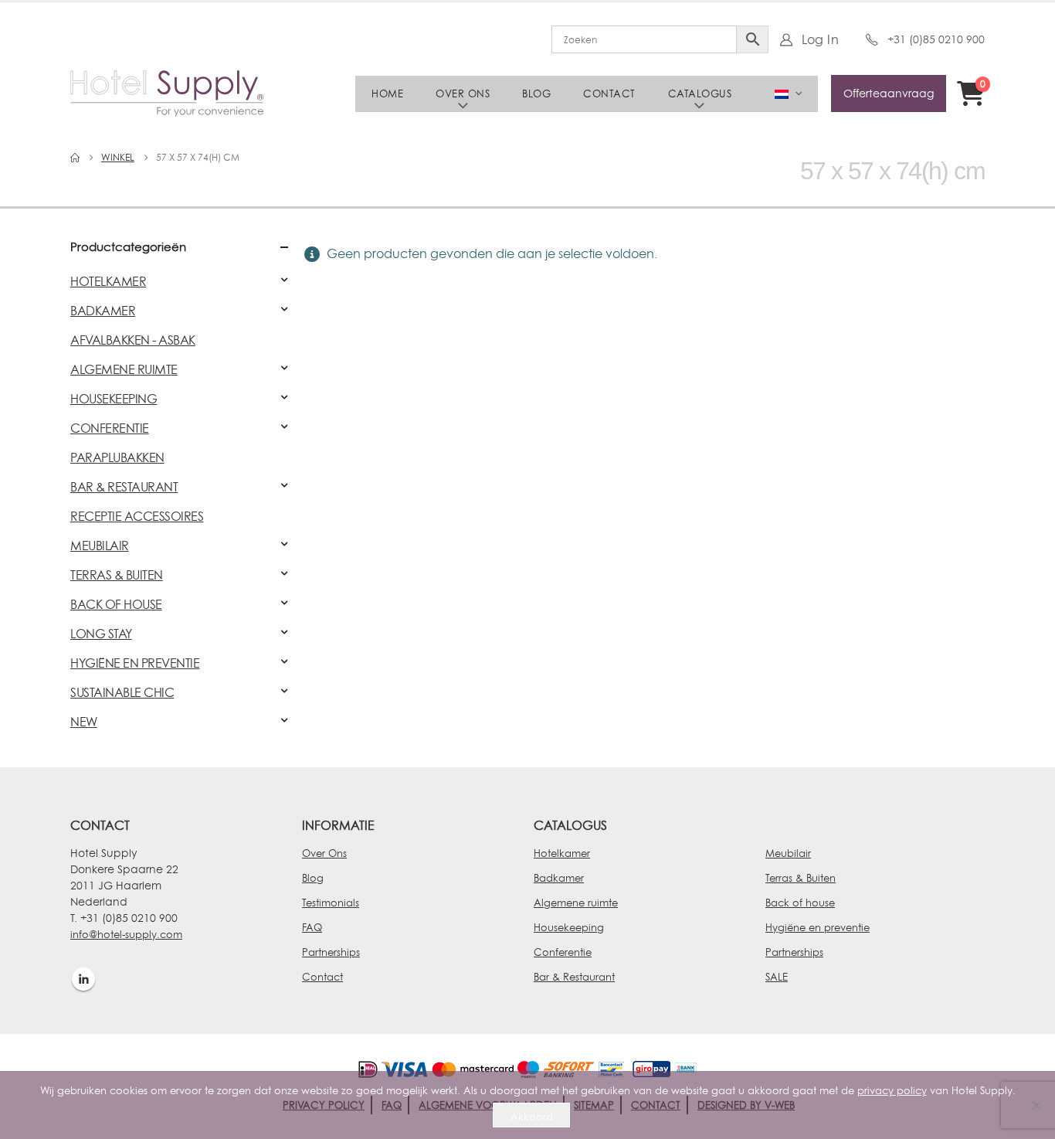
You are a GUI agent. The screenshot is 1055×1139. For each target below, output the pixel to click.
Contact (609, 93)
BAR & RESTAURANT (124, 487)
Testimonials (330, 902)
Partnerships (331, 952)
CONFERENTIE (109, 428)
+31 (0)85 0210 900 (936, 39)
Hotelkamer (562, 853)
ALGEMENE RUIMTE (124, 369)
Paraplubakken (117, 457)
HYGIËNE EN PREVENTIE (134, 663)
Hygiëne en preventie (817, 927)
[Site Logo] (166, 93)
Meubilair (788, 853)
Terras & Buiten (800, 878)
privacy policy (892, 1090)
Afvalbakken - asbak (132, 340)
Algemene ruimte (576, 902)
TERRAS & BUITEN (116, 575)
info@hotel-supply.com (126, 934)
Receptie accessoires (136, 516)
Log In (820, 39)
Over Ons (324, 853)
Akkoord (532, 1116)
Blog (536, 93)
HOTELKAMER (108, 281)
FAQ (312, 927)
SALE (776, 977)
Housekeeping (569, 927)
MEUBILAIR (99, 545)
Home (387, 93)
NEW (83, 721)
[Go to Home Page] (75, 157)
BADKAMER (102, 310)
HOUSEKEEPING (113, 398)
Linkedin (83, 979)
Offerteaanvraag (888, 93)
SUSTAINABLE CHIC (122, 692)
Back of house (800, 902)
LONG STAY (101, 633)
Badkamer (559, 878)
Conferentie (563, 952)
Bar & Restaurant (574, 977)
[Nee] (1035, 1105)
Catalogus (700, 93)
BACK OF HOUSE (116, 604)
